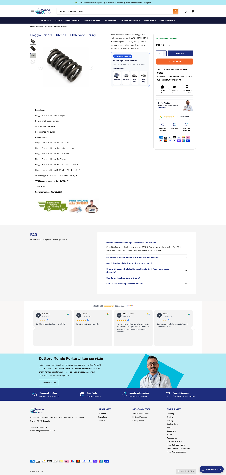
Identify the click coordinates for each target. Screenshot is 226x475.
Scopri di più (47, 382)
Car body (170, 413)
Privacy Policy (138, 420)
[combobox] (117, 11)
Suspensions (172, 431)
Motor (169, 427)
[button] (32, 11)
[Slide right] (91, 68)
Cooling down (172, 424)
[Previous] (33, 328)
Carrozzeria (45, 20)
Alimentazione (110, 20)
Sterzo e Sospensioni (92, 20)
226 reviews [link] (184, 117)
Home (32, 26)
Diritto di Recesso (139, 417)
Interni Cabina (149, 20)
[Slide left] (40, 68)
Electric (170, 417)
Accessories (172, 438)
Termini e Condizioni (140, 413)
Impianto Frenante (166, 20)
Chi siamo (102, 413)
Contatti (101, 420)
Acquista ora (174, 61)
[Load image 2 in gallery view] (33, 48)
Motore (57, 20)
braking (170, 420)
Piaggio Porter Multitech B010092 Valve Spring (53, 26)
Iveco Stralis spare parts (177, 452)
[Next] (193, 328)
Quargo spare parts (174, 441)
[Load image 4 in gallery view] (33, 62)
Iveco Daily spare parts (176, 445)
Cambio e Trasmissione (129, 20)
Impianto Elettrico (72, 20)
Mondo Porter (39, 471)
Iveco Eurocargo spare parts (178, 448)
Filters (169, 434)
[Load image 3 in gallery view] (33, 55)
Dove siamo (102, 417)
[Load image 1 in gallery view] (33, 42)
